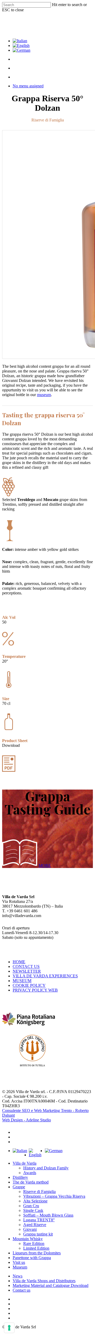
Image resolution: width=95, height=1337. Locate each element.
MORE (45, 865)
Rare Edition (33, 1243)
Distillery (20, 1177)
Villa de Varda (24, 1163)
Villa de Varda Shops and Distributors (44, 1281)
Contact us (21, 1290)
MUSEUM (22, 980)
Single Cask (33, 1210)
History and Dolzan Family (46, 1168)
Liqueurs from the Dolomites (37, 1253)
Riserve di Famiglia (39, 1191)
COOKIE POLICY (29, 985)
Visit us (19, 1262)
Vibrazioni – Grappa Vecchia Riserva (54, 1196)
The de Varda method (31, 1182)
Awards (29, 1172)
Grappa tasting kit (38, 1234)
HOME (19, 962)
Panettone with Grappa (32, 1257)
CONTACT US (26, 966)
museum (44, 394)
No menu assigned (28, 86)
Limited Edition (36, 1248)
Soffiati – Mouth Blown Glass (48, 1215)
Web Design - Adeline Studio (26, 1120)
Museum (20, 1267)
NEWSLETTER (27, 971)
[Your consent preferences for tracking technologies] (9, 1328)
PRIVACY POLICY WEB (35, 990)
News (17, 1276)
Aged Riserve (34, 1224)
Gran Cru (31, 1205)
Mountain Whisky (28, 1239)
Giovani (30, 1229)
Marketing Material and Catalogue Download (50, 1285)
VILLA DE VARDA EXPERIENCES (45, 976)
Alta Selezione (35, 1201)
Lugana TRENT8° (39, 1220)
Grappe (19, 1187)
